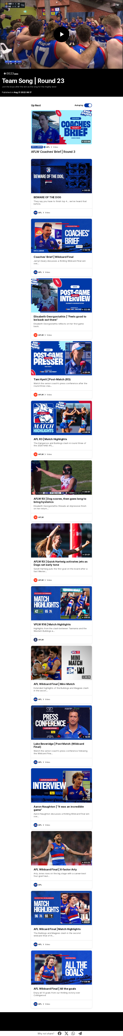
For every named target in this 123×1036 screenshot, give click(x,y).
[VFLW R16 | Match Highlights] (61, 615)
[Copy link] (80, 1033)
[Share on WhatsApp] (73, 1033)
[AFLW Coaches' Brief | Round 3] (61, 133)
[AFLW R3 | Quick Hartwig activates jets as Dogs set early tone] (61, 553)
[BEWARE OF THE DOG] (61, 187)
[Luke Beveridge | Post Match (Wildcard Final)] (61, 735)
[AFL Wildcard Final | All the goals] (61, 979)
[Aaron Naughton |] (61, 798)
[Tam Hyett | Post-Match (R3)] (61, 370)
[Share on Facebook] (59, 1033)
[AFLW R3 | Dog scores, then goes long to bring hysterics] (61, 490)
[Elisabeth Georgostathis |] (61, 308)
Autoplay (79, 105)
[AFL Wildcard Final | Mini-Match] (61, 674)
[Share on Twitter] (66, 1033)
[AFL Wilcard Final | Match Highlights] (61, 919)
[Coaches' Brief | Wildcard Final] (61, 247)
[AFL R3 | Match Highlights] (61, 429)
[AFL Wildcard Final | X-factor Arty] (61, 860)
